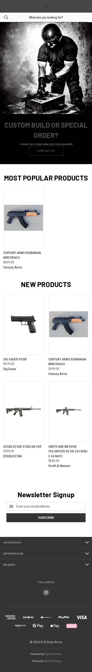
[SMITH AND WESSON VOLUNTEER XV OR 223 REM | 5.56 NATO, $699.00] (68, 411)
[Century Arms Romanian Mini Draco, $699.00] (23, 217)
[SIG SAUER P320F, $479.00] (23, 324)
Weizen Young (52, 661)
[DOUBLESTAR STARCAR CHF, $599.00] (23, 411)
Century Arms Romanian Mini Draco (22, 255)
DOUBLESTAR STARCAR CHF (22, 447)
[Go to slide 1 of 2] (7, 93)
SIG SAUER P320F (15, 359)
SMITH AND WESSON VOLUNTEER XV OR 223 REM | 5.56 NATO (68, 451)
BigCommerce (53, 654)
